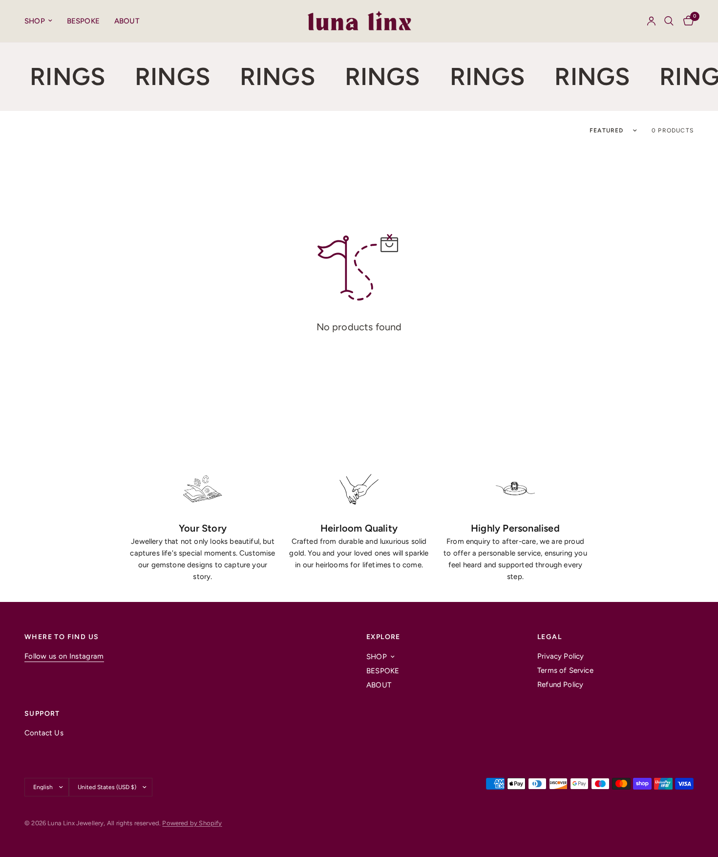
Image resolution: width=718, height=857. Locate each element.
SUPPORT (42, 713)
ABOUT (126, 21)
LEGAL (549, 637)
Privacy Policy (560, 656)
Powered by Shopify (192, 823)
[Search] (668, 21)
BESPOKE (83, 21)
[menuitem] (42, 21)
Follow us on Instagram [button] (64, 656)
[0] (686, 21)
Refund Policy (560, 684)
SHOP (34, 21)
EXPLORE (383, 637)
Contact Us (43, 732)
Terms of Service (565, 670)
